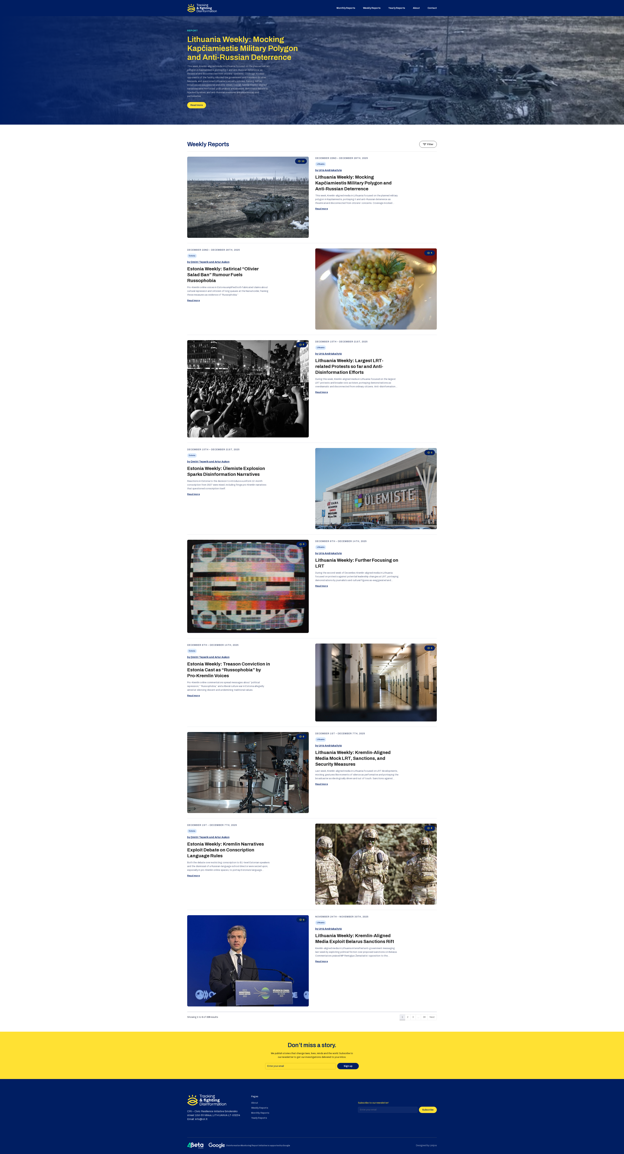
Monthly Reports (346, 8)
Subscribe (428, 1110)
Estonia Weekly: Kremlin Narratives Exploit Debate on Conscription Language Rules (225, 850)
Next (432, 1017)
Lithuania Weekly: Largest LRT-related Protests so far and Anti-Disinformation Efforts (349, 366)
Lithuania (320, 164)
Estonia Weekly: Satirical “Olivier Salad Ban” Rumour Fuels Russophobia (223, 274)
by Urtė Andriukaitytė (328, 170)
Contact (432, 8)
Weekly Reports (372, 8)
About (416, 8)
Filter (430, 144)
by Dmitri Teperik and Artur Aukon (208, 262)
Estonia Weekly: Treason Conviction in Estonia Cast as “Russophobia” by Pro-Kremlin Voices (228, 669)
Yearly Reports (396, 8)
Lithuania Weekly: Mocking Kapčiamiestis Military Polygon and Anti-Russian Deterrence (242, 48)
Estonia (192, 256)
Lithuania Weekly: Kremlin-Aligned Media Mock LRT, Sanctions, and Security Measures (353, 758)
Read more (196, 105)
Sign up (348, 1066)
